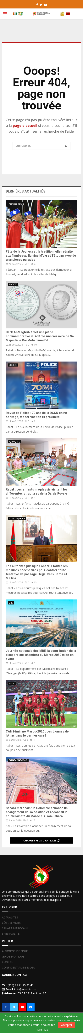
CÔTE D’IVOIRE (11, 923)
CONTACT (8, 962)
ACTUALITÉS (14, 441)
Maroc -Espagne (17, 518)
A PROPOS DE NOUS (15, 951)
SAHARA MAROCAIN (18, 760)
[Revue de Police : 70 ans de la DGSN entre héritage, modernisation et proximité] (41, 385)
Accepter (66, 1025)
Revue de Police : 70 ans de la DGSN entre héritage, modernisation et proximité (36, 415)
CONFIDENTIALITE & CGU (18, 967)
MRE (11, 603)
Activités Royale (16, 204)
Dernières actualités (26, 191)
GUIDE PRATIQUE (13, 956)
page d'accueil (25, 125)
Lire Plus (42, 1029)
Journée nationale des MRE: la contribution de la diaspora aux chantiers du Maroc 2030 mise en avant (41, 655)
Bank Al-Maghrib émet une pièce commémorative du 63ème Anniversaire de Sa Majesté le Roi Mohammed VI (40, 336)
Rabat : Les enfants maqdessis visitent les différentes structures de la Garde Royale (37, 491)
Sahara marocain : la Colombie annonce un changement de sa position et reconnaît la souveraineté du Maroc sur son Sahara (37, 812)
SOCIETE (13, 284)
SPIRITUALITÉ (10, 933)
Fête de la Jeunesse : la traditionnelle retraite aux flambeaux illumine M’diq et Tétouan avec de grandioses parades (41, 255)
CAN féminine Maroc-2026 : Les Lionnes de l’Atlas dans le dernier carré (37, 733)
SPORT (12, 683)
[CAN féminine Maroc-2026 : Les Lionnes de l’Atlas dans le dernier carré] (41, 704)
